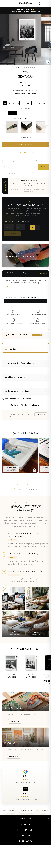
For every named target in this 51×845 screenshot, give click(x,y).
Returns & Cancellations (18, 391)
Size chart (27, 137)
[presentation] (47, 127)
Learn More (39, 414)
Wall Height (22, 221)
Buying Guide (43, 161)
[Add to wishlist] (17, 657)
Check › (43, 167)
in (38, 227)
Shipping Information (17, 377)
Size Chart (12, 349)
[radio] (5, 103)
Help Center (25, 824)
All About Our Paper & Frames (21, 363)
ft (33, 227)
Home (25, 71)
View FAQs (12, 756)
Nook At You (25, 818)
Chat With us (24, 830)
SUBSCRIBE (24, 836)
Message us (19, 174)
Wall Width (9, 221)
